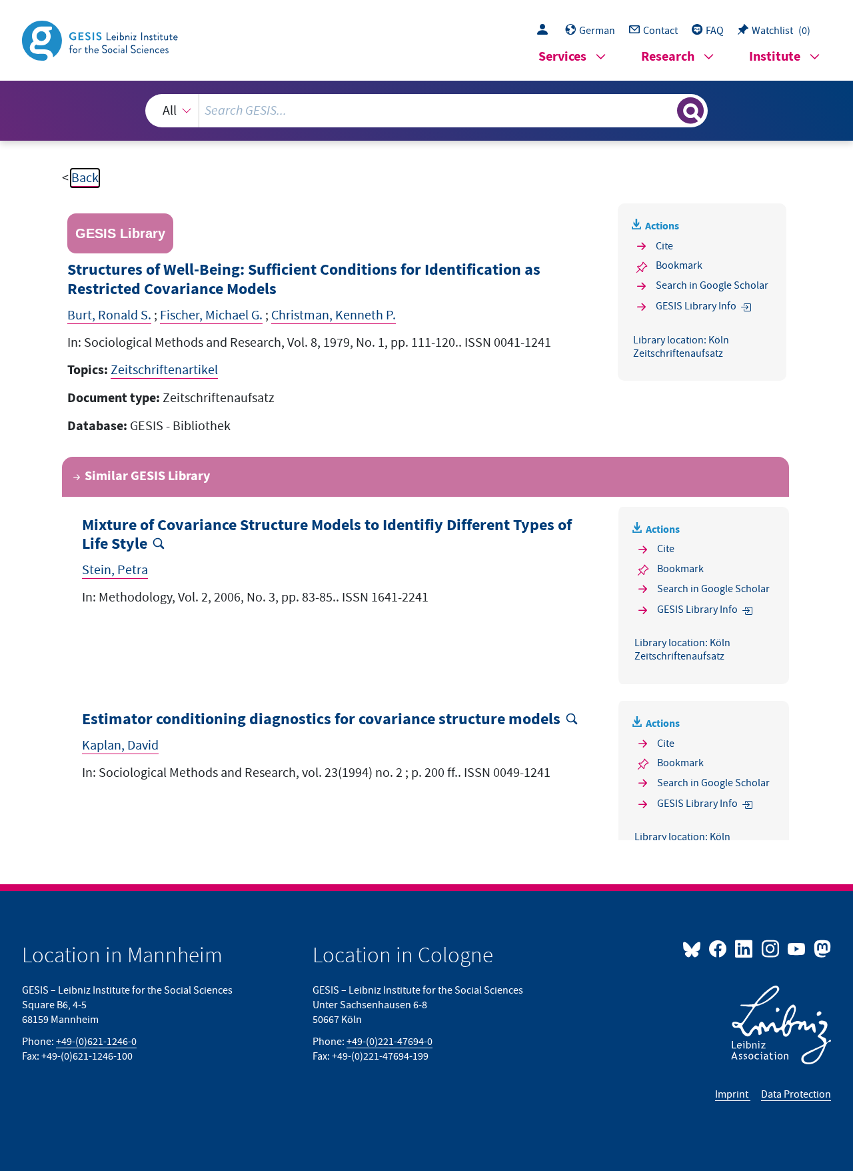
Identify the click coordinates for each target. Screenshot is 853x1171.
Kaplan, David (120, 745)
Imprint (732, 1094)
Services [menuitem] (562, 57)
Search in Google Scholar (712, 285)
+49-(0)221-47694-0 (389, 1041)
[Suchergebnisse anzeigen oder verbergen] (690, 110)
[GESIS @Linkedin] (745, 948)
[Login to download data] (545, 30)
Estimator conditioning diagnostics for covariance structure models (321, 720)
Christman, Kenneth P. (333, 315)
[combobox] (426, 111)
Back (85, 178)
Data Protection (796, 1094)
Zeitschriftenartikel (164, 370)
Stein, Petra (115, 570)
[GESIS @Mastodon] (820, 948)
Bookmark (679, 265)
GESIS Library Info (696, 306)
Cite (664, 246)
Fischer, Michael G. (211, 315)
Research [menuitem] (667, 57)
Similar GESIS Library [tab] (147, 476)
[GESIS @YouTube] (797, 948)
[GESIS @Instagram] (771, 948)
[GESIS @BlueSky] (694, 948)
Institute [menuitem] (774, 57)
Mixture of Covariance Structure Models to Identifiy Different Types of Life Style (327, 535)
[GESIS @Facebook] (719, 948)
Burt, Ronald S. (109, 315)
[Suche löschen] (666, 110)
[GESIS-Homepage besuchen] (101, 39)
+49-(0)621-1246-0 (96, 1041)
